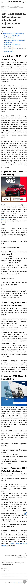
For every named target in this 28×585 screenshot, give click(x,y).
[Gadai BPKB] (14, 2)
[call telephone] (26, 2)
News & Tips (10, 6)
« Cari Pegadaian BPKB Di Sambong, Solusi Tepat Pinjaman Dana (12, 563)
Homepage (3, 6)
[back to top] (25, 582)
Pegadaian (16, 6)
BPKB (2, 220)
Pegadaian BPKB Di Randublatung (13, 33)
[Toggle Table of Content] (2, 31)
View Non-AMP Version (18, 582)
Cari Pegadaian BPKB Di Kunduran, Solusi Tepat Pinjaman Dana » (16, 556)
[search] (23, 2)
